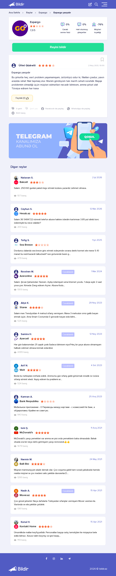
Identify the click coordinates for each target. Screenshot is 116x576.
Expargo (43, 13)
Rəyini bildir (58, 47)
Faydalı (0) (21, 98)
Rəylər (29, 13)
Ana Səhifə (14, 13)
